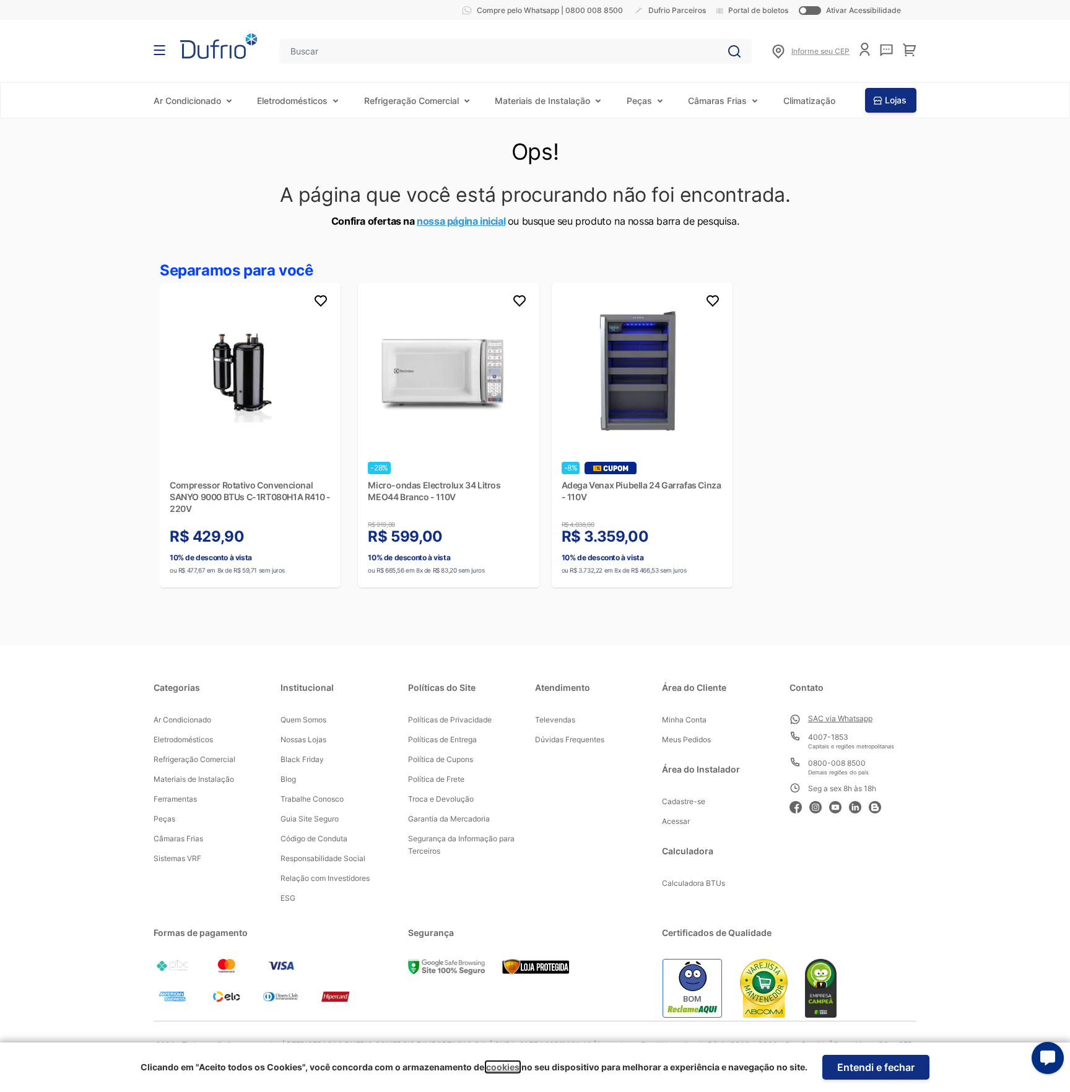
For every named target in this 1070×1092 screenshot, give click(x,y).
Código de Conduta (314, 838)
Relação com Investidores (325, 878)
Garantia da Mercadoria (449, 818)
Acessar (676, 821)
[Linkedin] (859, 805)
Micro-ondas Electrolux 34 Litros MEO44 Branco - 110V (434, 491)
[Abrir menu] (159, 50)
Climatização (809, 100)
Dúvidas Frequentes (569, 739)
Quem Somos (303, 719)
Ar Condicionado (187, 100)
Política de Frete (436, 779)
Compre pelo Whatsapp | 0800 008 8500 (550, 10)
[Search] (734, 51)
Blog (288, 779)
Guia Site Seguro (310, 818)
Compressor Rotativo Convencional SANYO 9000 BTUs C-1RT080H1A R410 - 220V (250, 497)
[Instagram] (819, 805)
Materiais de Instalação (542, 100)
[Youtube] (839, 805)
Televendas (555, 719)
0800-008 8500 (837, 763)
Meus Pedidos (686, 739)
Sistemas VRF (177, 858)
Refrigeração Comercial (411, 100)
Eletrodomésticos (292, 100)
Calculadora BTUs (693, 883)
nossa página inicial (461, 221)
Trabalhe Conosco (312, 799)
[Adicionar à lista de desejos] (321, 303)
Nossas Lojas (303, 739)
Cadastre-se (683, 801)
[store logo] (218, 46)
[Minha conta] (864, 49)
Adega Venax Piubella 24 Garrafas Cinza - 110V (641, 491)
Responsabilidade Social (323, 858)
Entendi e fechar (876, 1067)
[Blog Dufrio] (879, 805)
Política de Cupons (440, 759)
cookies (503, 1067)
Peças (639, 100)
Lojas (896, 100)
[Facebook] (799, 805)
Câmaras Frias (717, 100)
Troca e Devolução (441, 799)
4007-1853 (828, 737)
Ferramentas (175, 799)
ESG (288, 898)
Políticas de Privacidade (450, 719)
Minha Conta (684, 719)
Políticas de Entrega (442, 739)
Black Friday (302, 759)
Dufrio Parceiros (677, 10)
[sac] (886, 50)
